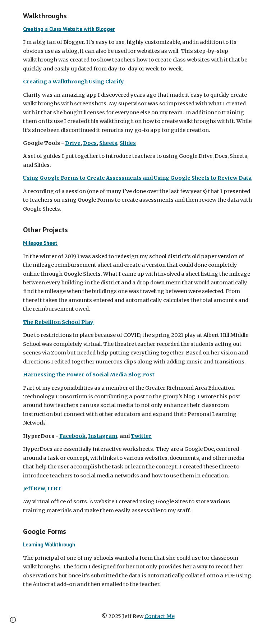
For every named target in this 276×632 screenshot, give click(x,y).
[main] (138, 300)
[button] (13, 620)
